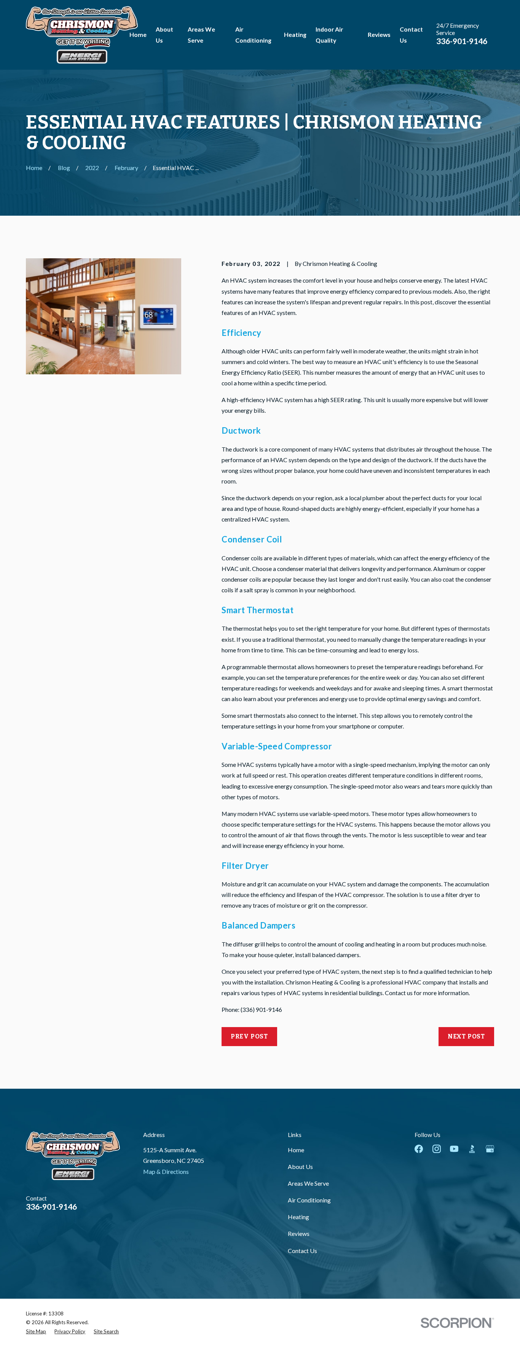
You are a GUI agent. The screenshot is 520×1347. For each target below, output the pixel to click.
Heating (298, 1216)
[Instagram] (436, 1149)
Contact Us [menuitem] (411, 34)
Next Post (466, 1036)
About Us (300, 1166)
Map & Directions (166, 1171)
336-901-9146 (461, 41)
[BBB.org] (472, 1149)
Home (296, 1149)
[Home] (82, 35)
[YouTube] (454, 1149)
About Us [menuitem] (164, 34)
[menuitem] (36, 1331)
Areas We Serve (308, 1183)
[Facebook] (419, 1149)
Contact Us (302, 1250)
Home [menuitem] (138, 34)
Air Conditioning (309, 1200)
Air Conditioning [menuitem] (253, 34)
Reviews (298, 1233)
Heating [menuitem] (295, 34)
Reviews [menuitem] (379, 34)
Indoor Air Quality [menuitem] (329, 34)
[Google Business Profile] (490, 1149)
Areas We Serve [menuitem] (201, 34)
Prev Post (249, 1036)
